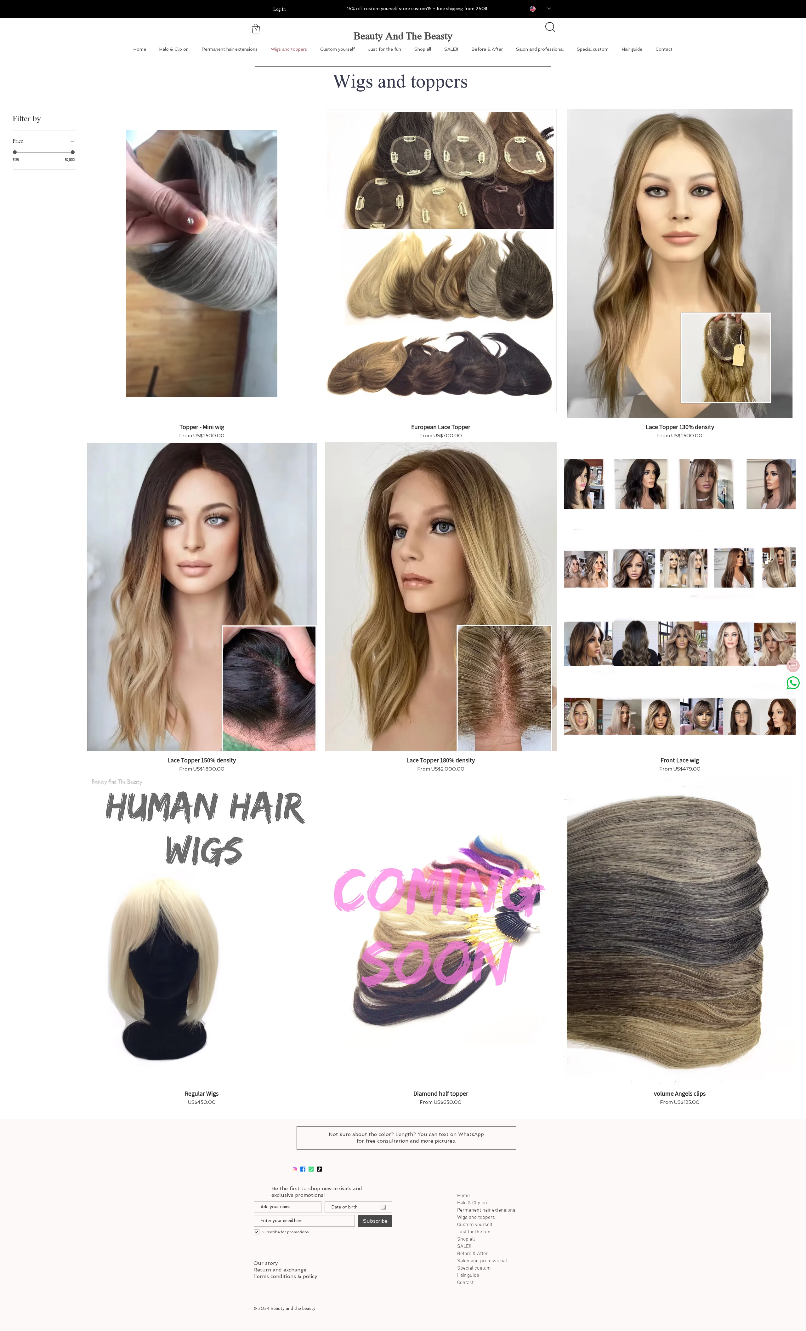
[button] (256, 28)
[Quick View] (202, 263)
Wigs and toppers (476, 1217)
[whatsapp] (311, 1169)
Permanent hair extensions (485, 1210)
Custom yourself (474, 1225)
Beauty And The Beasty (403, 36)
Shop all (466, 1239)
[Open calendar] (383, 1207)
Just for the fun (474, 1232)
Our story (265, 1263)
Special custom (474, 1268)
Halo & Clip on (472, 1203)
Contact (465, 1283)
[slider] (15, 152)
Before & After (472, 1254)
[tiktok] (319, 1169)
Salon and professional (482, 1261)
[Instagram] (294, 1169)
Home (463, 1196)
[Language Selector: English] (535, 8)
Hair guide (468, 1275)
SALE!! (464, 1246)
